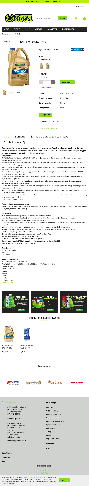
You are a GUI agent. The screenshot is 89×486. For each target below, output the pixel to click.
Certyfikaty (6, 458)
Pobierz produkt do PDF (51, 121)
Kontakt (49, 435)
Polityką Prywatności (35, 477)
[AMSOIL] (12, 382)
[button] (51, 403)
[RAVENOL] (77, 49)
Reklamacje (50, 428)
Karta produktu (7, 282)
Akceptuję (64, 480)
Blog (3, 461)
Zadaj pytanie (46, 115)
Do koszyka (66, 82)
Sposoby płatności (53, 425)
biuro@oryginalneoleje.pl (16, 440)
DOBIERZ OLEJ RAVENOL (48, 128)
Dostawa (49, 407)
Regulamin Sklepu (53, 439)
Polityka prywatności (54, 414)
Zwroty (48, 432)
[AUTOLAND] (76, 382)
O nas (48, 448)
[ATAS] (55, 382)
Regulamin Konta (52, 418)
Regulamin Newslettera (55, 421)
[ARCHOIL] (34, 382)
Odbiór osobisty (52, 411)
